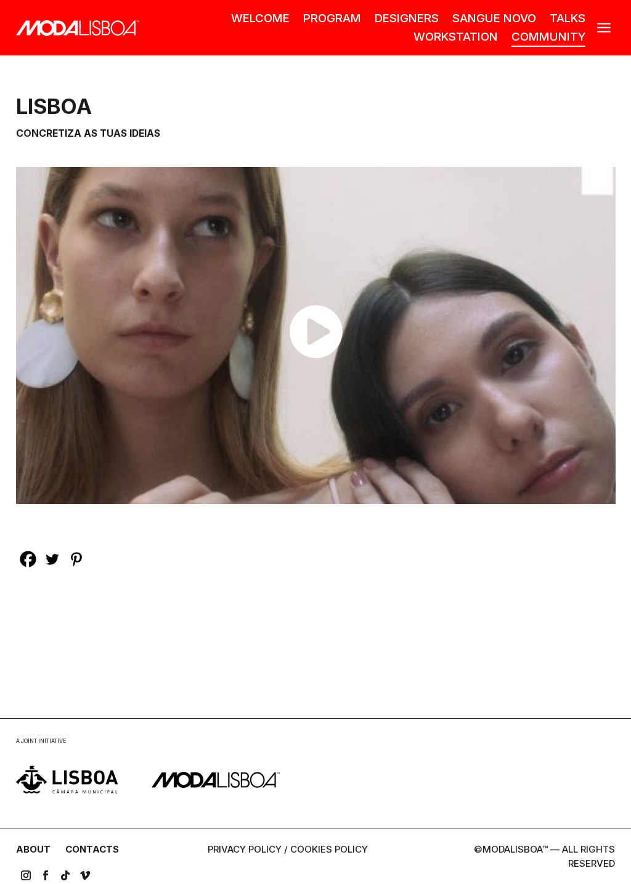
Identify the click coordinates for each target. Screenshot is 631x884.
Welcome (260, 19)
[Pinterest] (76, 559)
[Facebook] (28, 559)
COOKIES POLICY (329, 849)
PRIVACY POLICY (245, 849)
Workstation (455, 37)
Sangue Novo (494, 19)
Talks (567, 19)
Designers (407, 19)
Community (548, 37)
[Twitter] (52, 559)
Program (332, 19)
